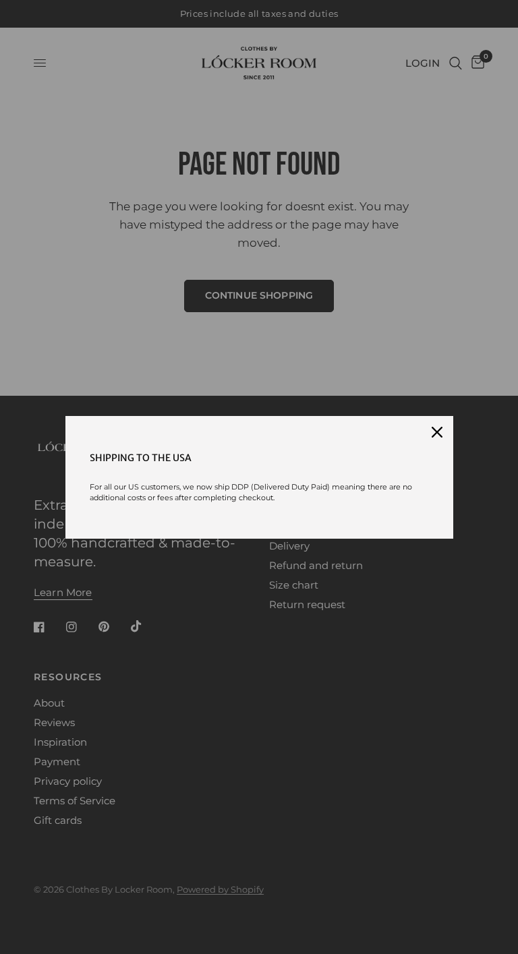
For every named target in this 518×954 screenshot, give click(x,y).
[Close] (437, 432)
